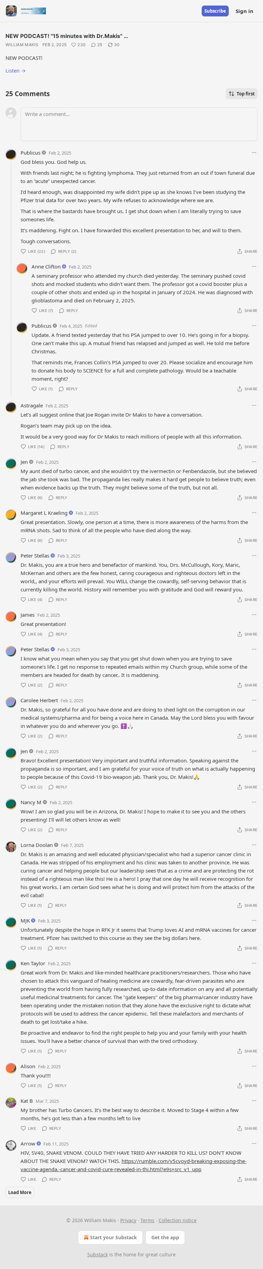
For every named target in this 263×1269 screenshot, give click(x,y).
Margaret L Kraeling (44, 512)
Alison (28, 1066)
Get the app (165, 1237)
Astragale (32, 405)
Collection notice (178, 1220)
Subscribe (215, 11)
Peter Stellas (35, 555)
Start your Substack (113, 1237)
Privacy (128, 1220)
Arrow (28, 1143)
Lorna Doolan (37, 844)
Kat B (27, 1100)
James (28, 614)
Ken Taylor (33, 963)
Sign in (244, 11)
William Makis (21, 44)
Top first (246, 94)
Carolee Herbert (39, 700)
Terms (147, 1220)
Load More (20, 1192)
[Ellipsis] (254, 152)
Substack (97, 1254)
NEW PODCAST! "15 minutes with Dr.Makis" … (66, 35)
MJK (25, 920)
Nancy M (31, 802)
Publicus (30, 152)
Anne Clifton (46, 266)
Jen (24, 461)
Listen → (15, 70)
